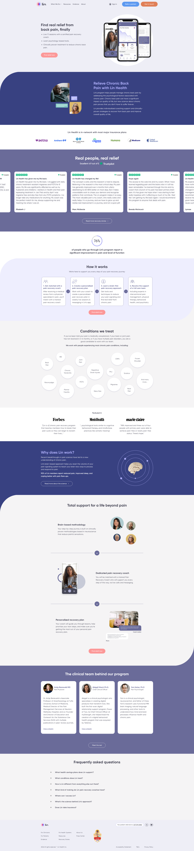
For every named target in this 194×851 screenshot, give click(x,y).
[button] (56, 4)
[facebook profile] (147, 824)
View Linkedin (48, 729)
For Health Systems (65, 832)
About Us (79, 832)
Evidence (76, 4)
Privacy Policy (148, 847)
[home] (41, 4)
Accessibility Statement (123, 847)
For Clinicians (45, 832)
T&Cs (137, 847)
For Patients (45, 836)
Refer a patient (130, 4)
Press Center (80, 836)
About (83, 4)
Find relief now (49, 55)
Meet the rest (97, 745)
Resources (67, 4)
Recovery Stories (64, 839)
